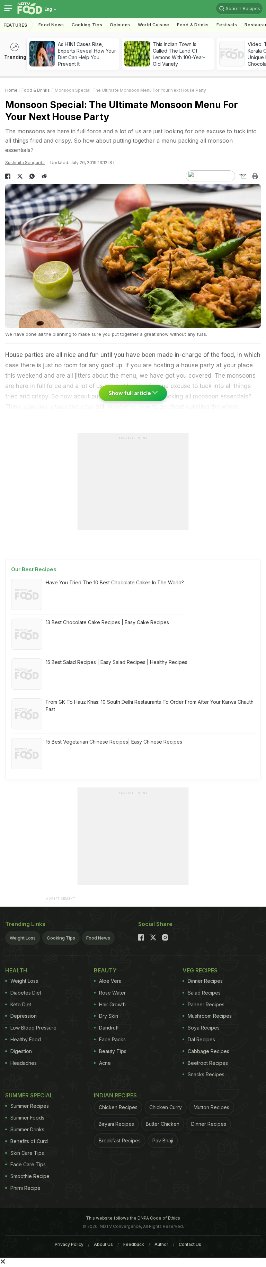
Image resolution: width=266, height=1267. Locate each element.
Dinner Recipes (205, 981)
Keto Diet (20, 1004)
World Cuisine (153, 24)
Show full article (130, 393)
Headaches (23, 1063)
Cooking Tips (61, 938)
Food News (51, 24)
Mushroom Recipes (210, 1016)
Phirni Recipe (25, 1188)
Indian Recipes (115, 1095)
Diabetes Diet (25, 993)
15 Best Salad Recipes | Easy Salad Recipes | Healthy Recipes (116, 662)
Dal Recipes (201, 1039)
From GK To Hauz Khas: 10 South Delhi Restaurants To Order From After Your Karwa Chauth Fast (150, 705)
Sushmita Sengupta (25, 162)
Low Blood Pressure (33, 1028)
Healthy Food (25, 1039)
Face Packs (112, 1039)
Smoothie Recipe (30, 1176)
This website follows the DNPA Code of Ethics (133, 1218)
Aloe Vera (110, 981)
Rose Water (112, 993)
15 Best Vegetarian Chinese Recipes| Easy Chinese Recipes (114, 742)
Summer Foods (27, 1118)
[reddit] (44, 176)
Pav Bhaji (162, 1140)
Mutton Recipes (211, 1107)
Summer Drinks (27, 1129)
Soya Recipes (204, 1028)
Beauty (105, 970)
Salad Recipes (204, 993)
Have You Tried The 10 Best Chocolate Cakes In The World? (115, 582)
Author (161, 1244)
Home (11, 90)
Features (15, 25)
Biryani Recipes (116, 1124)
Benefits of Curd (29, 1141)
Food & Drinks (193, 24)
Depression (23, 1016)
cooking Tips (87, 24)
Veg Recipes (200, 970)
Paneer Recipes (206, 1004)
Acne (105, 1063)
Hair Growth (112, 1004)
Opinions (120, 24)
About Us (103, 1244)
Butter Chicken (162, 1124)
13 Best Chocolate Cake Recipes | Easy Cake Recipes (107, 622)
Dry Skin (108, 1016)
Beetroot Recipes (208, 1063)
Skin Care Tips (27, 1153)
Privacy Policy (69, 1244)
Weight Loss (23, 938)
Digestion (21, 1051)
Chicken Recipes (118, 1107)
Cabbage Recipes (208, 1051)
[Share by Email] (243, 176)
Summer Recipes (29, 1106)
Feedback (133, 1244)
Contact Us (190, 1244)
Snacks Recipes (206, 1074)
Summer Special (29, 1095)
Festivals (226, 24)
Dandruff (109, 1028)
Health (16, 970)
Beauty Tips (112, 1051)
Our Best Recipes (33, 569)
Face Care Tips (28, 1164)
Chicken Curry (165, 1107)
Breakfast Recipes (120, 1140)
